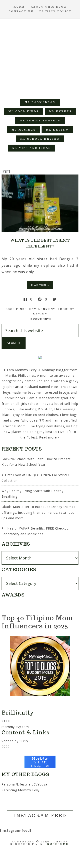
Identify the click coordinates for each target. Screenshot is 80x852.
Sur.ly (24, 741)
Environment (42, 309)
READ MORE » (40, 285)
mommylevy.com (15, 727)
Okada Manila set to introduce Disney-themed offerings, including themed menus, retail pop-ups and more (39, 512)
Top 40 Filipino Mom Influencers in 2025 (37, 621)
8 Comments (40, 319)
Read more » (49, 437)
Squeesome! (57, 844)
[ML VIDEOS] (64, 148)
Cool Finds (16, 309)
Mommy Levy (40, 56)
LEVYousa (39, 784)
